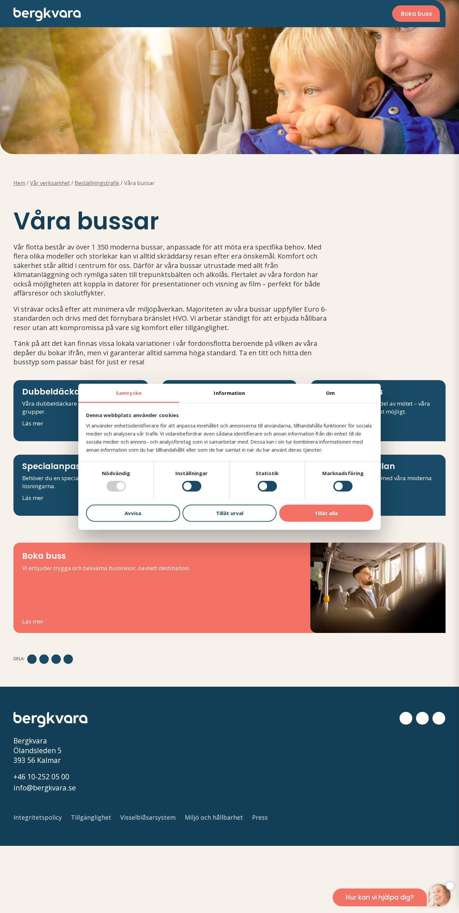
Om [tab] (330, 392)
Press (260, 817)
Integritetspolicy (37, 817)
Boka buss (416, 13)
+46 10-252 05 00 (41, 776)
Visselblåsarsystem (148, 817)
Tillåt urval (229, 512)
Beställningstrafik (97, 183)
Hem (19, 183)
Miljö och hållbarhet (214, 817)
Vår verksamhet (50, 183)
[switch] (191, 486)
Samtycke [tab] (128, 392)
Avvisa (133, 512)
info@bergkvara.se (44, 787)
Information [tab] (229, 392)
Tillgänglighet (91, 817)
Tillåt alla (326, 512)
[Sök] (353, 13)
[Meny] (375, 13)
